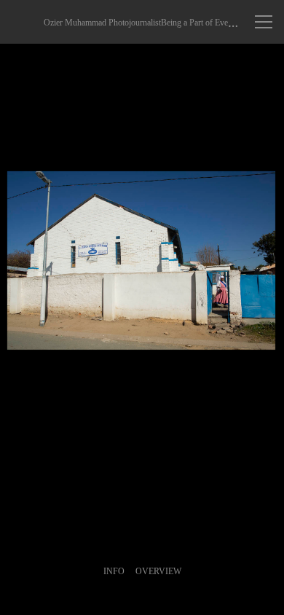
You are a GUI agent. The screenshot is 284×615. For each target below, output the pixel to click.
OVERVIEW (158, 571)
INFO (114, 571)
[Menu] (263, 21)
